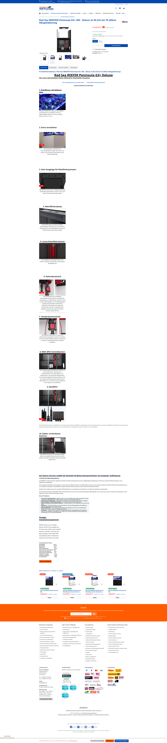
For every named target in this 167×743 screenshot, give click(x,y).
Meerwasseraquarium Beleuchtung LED (49, 645)
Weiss (100, 41)
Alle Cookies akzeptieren (121, 740)
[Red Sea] (125, 21)
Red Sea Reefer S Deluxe (115, 633)
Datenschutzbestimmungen (77, 618)
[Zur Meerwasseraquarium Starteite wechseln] (53, 8)
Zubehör (88, 652)
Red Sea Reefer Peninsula (115, 637)
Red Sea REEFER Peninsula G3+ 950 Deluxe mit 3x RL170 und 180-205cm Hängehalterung (49, 591)
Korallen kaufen (89, 627)
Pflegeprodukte (112, 635)
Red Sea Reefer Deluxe (91, 646)
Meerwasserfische (44, 647)
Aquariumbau (66, 629)
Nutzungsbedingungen (101, 616)
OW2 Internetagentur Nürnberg (89, 713)
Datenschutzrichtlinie (92, 616)
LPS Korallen (89, 633)
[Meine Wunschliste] (120, 8)
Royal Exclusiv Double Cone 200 (116, 627)
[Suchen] (116, 8)
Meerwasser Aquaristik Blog (69, 637)
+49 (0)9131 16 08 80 (46, 677)
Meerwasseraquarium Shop (46, 627)
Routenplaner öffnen (46, 699)
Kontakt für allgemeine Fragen (46, 687)
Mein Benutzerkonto (119, 4)
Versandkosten (80, 730)
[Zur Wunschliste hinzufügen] (56, 584)
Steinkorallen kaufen (90, 629)
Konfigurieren (109, 740)
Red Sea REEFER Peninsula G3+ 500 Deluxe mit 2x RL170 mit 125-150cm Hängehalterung (117, 591)
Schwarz (95, 41)
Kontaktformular (66, 645)
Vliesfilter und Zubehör (91, 660)
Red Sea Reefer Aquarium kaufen (116, 642)
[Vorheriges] (40, 40)
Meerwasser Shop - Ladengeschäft (71, 627)
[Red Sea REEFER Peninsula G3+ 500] (95, 580)
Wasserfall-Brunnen (90, 658)
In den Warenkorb (116, 45)
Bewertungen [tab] (74, 67)
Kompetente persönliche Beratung (71, 641)
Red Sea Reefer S (113, 640)
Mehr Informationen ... (74, 740)
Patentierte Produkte (68, 639)
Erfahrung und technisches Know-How (72, 643)
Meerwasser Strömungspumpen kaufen (95, 648)
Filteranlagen (43, 652)
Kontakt (126, 4)
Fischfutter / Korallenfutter (46, 658)
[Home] (40, 13)
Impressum (98, 710)
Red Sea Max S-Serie (114, 650)
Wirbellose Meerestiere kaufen (93, 635)
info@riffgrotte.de (43, 682)
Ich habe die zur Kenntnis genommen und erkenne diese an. (84, 618)
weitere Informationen (45, 561)
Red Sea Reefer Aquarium (46, 635)
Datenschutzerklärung (87, 710)
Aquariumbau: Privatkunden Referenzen (72, 635)
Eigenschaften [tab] (53, 67)
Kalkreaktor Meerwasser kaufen (93, 640)
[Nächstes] (89, 40)
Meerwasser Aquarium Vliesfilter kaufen (118, 648)
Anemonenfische (44, 656)
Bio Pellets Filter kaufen (91, 650)
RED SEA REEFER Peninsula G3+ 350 (71, 591)
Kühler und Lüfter (90, 642)
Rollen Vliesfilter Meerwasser (115, 644)
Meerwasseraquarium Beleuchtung (48, 643)
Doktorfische (112, 631)
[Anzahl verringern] (93, 45)
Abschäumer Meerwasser (92, 637)
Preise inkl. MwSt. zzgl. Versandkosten (99, 31)
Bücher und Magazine (91, 656)
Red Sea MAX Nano (113, 652)
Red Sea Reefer (44, 629)
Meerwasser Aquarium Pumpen (47, 649)
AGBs (94, 710)
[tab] (43, 67)
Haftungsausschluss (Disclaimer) (73, 710)
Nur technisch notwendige (97, 740)
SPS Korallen (89, 631)
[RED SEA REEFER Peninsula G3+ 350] (72, 580)
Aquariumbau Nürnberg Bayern (93, 644)
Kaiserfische (43, 654)
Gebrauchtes (89, 654)
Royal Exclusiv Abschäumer (46, 639)
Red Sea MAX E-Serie (114, 646)
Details (49, 597)
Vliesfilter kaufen (112, 629)
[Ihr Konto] (124, 8)
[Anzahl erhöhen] (102, 45)
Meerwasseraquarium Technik (47, 637)
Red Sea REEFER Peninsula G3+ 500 (95, 591)
